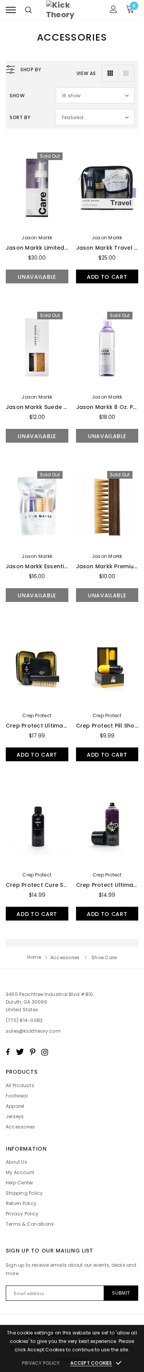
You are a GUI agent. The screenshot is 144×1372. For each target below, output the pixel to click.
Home (34, 957)
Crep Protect (36, 715)
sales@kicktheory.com (33, 1031)
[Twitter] (20, 1051)
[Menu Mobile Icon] (11, 10)
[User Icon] (113, 10)
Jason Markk (37, 237)
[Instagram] (44, 1051)
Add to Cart (107, 277)
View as (86, 73)
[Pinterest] (32, 1051)
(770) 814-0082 (24, 1020)
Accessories (65, 957)
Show (17, 95)
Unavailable (37, 277)
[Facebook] (8, 1051)
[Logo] (71, 10)
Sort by (20, 117)
